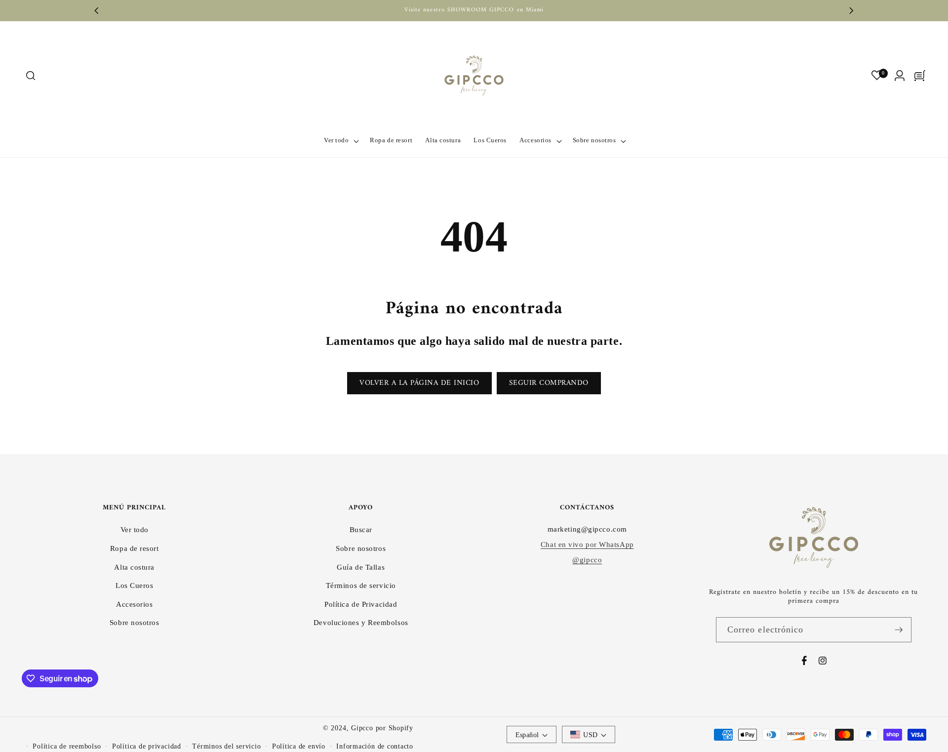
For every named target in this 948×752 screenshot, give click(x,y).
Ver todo (134, 529)
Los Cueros (135, 585)
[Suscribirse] (898, 630)
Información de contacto (374, 746)
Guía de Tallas (361, 567)
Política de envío (298, 746)
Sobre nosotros (134, 622)
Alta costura (134, 567)
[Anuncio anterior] (97, 10)
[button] (30, 75)
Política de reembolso (67, 746)
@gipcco (587, 559)
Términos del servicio (226, 746)
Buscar (361, 529)
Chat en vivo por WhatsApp (587, 544)
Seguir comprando (549, 383)
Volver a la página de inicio (419, 383)
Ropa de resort (134, 548)
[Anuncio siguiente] (852, 10)
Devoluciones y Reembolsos (361, 622)
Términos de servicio (361, 585)
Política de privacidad (146, 746)
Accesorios (134, 604)
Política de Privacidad (360, 604)
